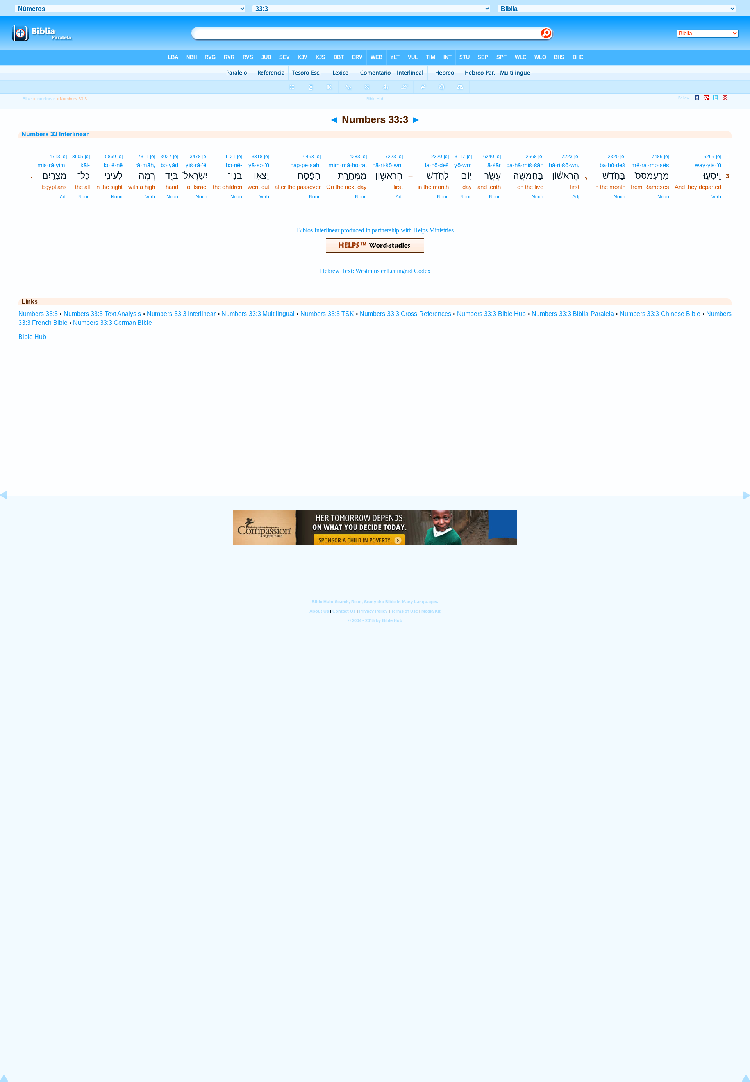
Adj (575, 197)
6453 (308, 156)
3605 (77, 156)
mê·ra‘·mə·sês (650, 165)
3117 (460, 156)
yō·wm (463, 165)
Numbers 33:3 (38, 313)
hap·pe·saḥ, (305, 165)
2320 (613, 156)
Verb (716, 197)
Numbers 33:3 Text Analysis (102, 313)
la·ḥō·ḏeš (437, 165)
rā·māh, (145, 165)
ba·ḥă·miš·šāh (524, 165)
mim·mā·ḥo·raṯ (348, 165)
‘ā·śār (493, 165)
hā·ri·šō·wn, (564, 165)
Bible (27, 98)
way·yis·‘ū (708, 165)
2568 (531, 156)
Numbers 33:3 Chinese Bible (660, 313)
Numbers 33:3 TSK (327, 313)
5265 (709, 156)
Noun (663, 197)
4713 (54, 156)
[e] (718, 156)
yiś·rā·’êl (196, 165)
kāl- (85, 165)
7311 (143, 156)
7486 (657, 156)
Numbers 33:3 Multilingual (258, 313)
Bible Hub (32, 336)
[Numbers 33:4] (740, 513)
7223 (567, 156)
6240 (488, 156)
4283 (354, 156)
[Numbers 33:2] (10, 513)
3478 (195, 156)
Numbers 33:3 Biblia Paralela (573, 313)
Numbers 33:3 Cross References (405, 313)
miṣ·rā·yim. (52, 165)
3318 (257, 156)
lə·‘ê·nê (113, 165)
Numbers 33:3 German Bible (112, 322)
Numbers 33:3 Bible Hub (491, 313)
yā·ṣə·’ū (258, 165)
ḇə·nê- (234, 165)
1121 (230, 156)
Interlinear (45, 98)
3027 (166, 156)
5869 (110, 156)
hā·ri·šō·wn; (387, 165)
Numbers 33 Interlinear (55, 134)
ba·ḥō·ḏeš (612, 165)
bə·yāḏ (169, 165)
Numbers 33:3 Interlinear (181, 313)
